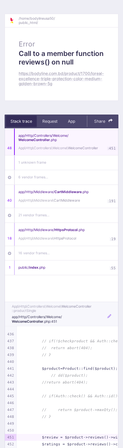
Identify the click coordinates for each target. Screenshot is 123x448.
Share (100, 121)
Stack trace (21, 121)
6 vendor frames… (33, 177)
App (71, 121)
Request (49, 121)
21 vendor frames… (34, 215)
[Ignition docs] (14, 21)
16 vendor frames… (34, 253)
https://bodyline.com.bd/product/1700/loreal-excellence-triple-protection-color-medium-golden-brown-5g (61, 78)
